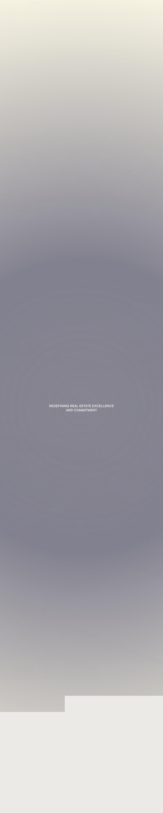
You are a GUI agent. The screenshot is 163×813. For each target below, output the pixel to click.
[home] (36, 3)
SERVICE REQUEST (93, 3)
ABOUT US (71, 3)
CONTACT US (129, 4)
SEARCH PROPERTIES (81, 3)
